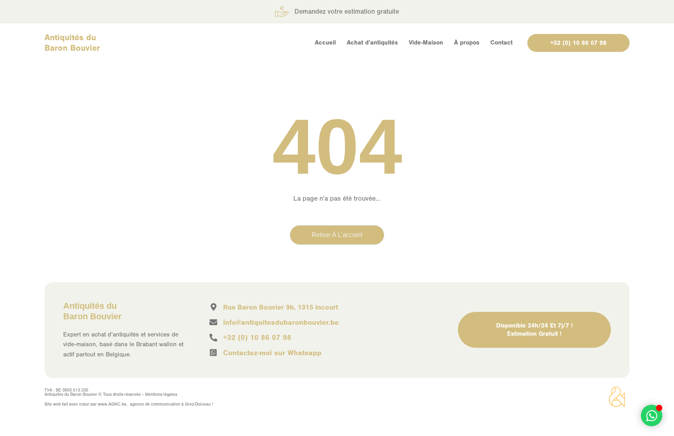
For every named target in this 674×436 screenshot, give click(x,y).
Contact (501, 42)
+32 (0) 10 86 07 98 (257, 337)
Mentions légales (161, 394)
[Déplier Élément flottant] (651, 415)
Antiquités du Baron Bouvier (72, 42)
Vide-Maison (426, 42)
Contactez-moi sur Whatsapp (272, 352)
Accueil (325, 42)
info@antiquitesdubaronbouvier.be (281, 322)
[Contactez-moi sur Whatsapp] (213, 353)
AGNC (114, 404)
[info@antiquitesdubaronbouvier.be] (213, 322)
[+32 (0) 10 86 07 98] (213, 338)
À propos (466, 42)
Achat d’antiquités (372, 42)
